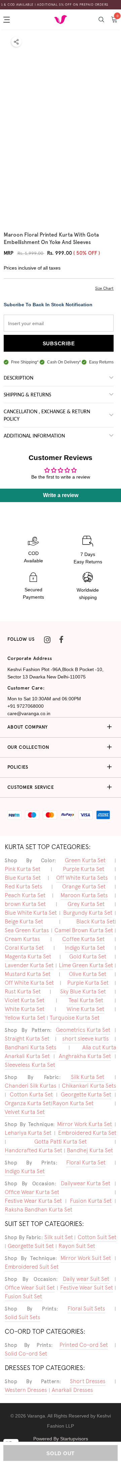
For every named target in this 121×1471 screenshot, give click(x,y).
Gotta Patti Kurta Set (60, 1141)
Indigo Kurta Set (85, 947)
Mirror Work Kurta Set (84, 1124)
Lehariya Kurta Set (28, 1132)
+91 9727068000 (25, 706)
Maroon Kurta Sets (84, 895)
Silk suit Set (58, 1237)
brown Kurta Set (25, 904)
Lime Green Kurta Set (86, 965)
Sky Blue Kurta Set (83, 991)
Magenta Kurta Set (28, 956)
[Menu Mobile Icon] (7, 19)
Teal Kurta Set (86, 1000)
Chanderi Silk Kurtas (30, 1085)
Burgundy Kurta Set (87, 912)
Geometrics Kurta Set (83, 1029)
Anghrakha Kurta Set (85, 1056)
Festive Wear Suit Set (86, 1287)
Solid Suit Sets (22, 1317)
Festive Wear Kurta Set (33, 1200)
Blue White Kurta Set (31, 912)
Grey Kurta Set (86, 904)
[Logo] (60, 19)
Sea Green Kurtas (27, 930)
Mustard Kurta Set (27, 974)
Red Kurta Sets (23, 886)
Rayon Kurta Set (72, 1103)
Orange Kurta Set (84, 886)
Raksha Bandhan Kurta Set (38, 1209)
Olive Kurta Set (87, 974)
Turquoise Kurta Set (74, 1017)
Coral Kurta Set (24, 947)
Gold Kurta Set (87, 956)
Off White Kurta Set (29, 982)
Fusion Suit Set (23, 1296)
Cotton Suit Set (97, 1237)
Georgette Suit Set (31, 1245)
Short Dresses (88, 1381)
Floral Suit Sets (86, 1308)
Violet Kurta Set (24, 1000)
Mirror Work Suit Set (86, 1258)
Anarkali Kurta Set (27, 1056)
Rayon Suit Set (76, 1245)
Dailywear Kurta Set (85, 1183)
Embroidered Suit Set (31, 1266)
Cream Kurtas (22, 939)
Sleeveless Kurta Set (30, 1064)
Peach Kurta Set (25, 895)
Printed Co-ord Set (83, 1344)
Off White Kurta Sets (82, 877)
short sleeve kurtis (85, 1038)
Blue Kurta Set (23, 877)
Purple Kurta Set (83, 869)
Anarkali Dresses (72, 1390)
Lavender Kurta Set (29, 965)
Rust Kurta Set (23, 991)
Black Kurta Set (95, 921)
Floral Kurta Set (86, 1162)
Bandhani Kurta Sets (30, 1047)
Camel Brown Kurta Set (83, 930)
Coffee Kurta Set (83, 939)
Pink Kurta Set (22, 869)
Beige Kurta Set (24, 921)
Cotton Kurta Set (31, 1094)
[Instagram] (47, 639)
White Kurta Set (24, 1009)
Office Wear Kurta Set (32, 1192)
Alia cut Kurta (99, 1047)
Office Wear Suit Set (30, 1287)
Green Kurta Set (85, 860)
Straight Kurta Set (27, 1038)
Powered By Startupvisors (60, 1438)
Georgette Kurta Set (86, 1094)
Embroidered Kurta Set (87, 1132)
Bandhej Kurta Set (90, 1150)
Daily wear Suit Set (86, 1278)
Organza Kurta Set (28, 1103)
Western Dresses (26, 1390)
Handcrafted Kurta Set (33, 1150)
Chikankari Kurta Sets (89, 1085)
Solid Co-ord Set (26, 1353)
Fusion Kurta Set (91, 1200)
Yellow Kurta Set (25, 1017)
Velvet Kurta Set (25, 1112)
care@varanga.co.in (28, 713)
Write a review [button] (60, 495)
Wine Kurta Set (85, 1009)
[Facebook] (61, 639)
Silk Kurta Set (87, 1077)
